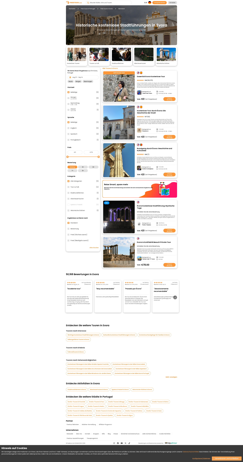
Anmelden (172, 2)
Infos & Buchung (169, 99)
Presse (116, 434)
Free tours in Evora (107, 9)
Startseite (72, 9)
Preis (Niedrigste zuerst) (79, 240)
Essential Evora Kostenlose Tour (151, 76)
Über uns (79, 434)
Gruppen (96, 434)
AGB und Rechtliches (149, 434)
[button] (76, 56)
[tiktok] (129, 443)
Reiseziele (70, 434)
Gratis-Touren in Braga (116, 402)
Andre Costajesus (147, 168)
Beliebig (72, 167)
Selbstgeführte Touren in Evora (78, 339)
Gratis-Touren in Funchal (76, 402)
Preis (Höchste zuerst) (79, 235)
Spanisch (85, 134)
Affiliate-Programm (105, 424)
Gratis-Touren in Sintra (160, 402)
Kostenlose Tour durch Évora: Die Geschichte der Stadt (151, 112)
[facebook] (118, 443)
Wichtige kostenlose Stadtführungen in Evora (83, 335)
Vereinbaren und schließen (227, 458)
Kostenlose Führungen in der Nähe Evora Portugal (132, 373)
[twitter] (125, 443)
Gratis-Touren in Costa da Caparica (108, 411)
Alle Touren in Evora (110, 68)
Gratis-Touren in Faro (96, 402)
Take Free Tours (147, 93)
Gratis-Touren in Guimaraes (138, 402)
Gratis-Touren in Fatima (133, 411)
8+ (93, 167)
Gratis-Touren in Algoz (125, 415)
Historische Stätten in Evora (142, 390)
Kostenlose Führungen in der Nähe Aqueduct (131, 369)
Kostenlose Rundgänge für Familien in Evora (154, 335)
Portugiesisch (85, 140)
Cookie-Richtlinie (164, 434)
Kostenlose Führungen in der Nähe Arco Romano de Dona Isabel (90, 369)
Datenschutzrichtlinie (191, 452)
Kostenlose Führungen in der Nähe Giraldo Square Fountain (88, 364)
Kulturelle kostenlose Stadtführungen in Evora (119, 335)
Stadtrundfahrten (85, 193)
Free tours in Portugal (88, 9)
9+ (83, 167)
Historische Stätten (85, 210)
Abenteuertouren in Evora (99, 390)
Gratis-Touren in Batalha (140, 406)
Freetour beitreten (73, 424)
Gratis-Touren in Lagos (76, 406)
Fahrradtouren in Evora (76, 352)
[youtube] (122, 443)
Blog (109, 434)
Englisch (85, 128)
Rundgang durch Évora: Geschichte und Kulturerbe (154, 149)
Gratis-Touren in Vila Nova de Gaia (80, 415)
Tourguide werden (159, 2)
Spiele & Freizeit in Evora (120, 390)
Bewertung (75, 229)
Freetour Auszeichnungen (75, 438)
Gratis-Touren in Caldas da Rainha (80, 411)
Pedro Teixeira (146, 225)
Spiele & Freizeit (85, 205)
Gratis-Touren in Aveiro (96, 406)
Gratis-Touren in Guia (154, 411)
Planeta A (145, 131)
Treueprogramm (92, 438)
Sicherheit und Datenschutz (130, 434)
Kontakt (87, 434)
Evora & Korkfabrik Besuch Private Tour (154, 242)
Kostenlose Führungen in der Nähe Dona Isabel (129, 364)
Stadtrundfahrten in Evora (77, 390)
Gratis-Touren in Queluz (104, 415)
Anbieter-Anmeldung (89, 424)
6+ (83, 171)
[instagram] (114, 443)
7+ (72, 171)
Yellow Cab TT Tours (148, 259)
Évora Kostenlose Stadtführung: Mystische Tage (155, 207)
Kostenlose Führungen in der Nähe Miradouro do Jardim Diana (89, 373)
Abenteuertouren (85, 199)
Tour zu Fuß (85, 187)
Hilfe (103, 434)
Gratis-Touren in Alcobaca (117, 406)
